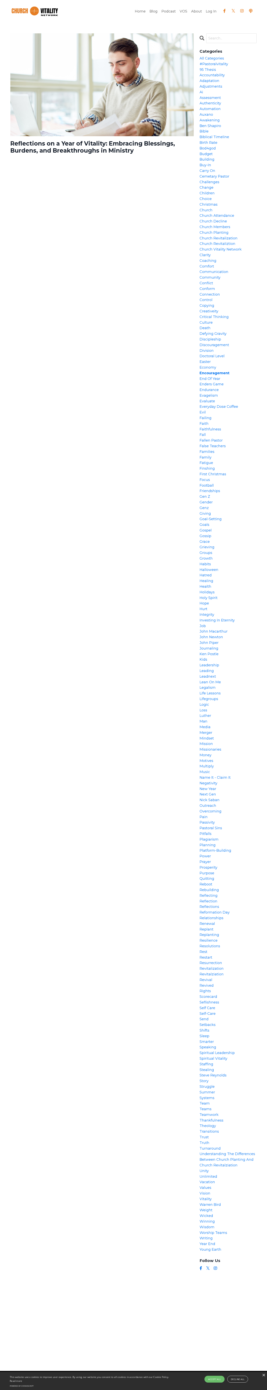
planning (208, 845)
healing (206, 581)
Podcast (168, 11)
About (196, 11)
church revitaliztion (217, 244)
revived (207, 985)
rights (205, 991)
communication (214, 272)
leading (207, 671)
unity (204, 1171)
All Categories (212, 58)
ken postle (209, 654)
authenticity (210, 103)
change (206, 187)
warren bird (210, 1204)
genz (204, 508)
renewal (207, 924)
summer (207, 1092)
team (205, 1103)
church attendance (217, 215)
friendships (210, 491)
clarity (205, 255)
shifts (204, 1030)
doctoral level (212, 356)
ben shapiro (210, 126)
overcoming (210, 811)
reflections (209, 907)
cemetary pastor (214, 176)
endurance (209, 390)
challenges (209, 182)
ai (201, 92)
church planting (214, 232)
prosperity (208, 867)
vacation (207, 1182)
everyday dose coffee (219, 406)
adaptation (209, 81)
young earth (210, 1249)
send (204, 1019)
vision (205, 1193)
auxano (206, 114)
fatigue (206, 463)
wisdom (207, 1227)
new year (208, 789)
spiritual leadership (217, 1053)
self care (207, 1008)
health (205, 586)
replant (206, 929)
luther (205, 716)
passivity (207, 822)
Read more (16, 1381)
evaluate (207, 401)
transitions (209, 1131)
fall (203, 435)
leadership (209, 665)
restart (206, 957)
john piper (209, 643)
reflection (208, 901)
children (207, 193)
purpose (207, 873)
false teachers (213, 446)
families (207, 452)
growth (206, 558)
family (205, 457)
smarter (207, 1042)
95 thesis (208, 70)
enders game (212, 384)
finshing (207, 468)
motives (206, 761)
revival (206, 980)
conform (207, 289)
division (207, 350)
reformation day (215, 912)
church (206, 210)
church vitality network (221, 249)
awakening (210, 120)
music (205, 772)
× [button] (263, 1375)
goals (204, 525)
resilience (209, 940)
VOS (183, 11)
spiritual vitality (213, 1058)
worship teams (213, 1233)
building (207, 159)
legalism (208, 687)
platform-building (215, 850)
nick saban (210, 800)
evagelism (209, 395)
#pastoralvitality (214, 64)
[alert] (133, 1381)
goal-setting (211, 519)
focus (205, 480)
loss (203, 710)
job (203, 626)
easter (205, 362)
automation (210, 109)
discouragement (214, 345)
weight (206, 1210)
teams (205, 1109)
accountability (212, 75)
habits (205, 564)
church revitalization (218, 238)
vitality (206, 1199)
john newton (211, 637)
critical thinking (214, 317)
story (204, 1081)
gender (206, 502)
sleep (204, 1036)
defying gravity (213, 334)
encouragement (214, 373)
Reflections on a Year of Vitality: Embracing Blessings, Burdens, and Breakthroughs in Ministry (92, 147)
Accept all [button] (214, 1379)
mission (206, 744)
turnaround (210, 1148)
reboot (206, 884)
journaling (209, 648)
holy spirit (209, 598)
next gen (208, 794)
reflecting (209, 895)
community (210, 277)
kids (203, 659)
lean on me (210, 682)
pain (204, 817)
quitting (207, 878)
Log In (211, 11)
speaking (208, 1047)
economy (208, 367)
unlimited (208, 1176)
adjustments (211, 86)
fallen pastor (211, 440)
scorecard (208, 997)
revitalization (212, 968)
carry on (207, 171)
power (205, 856)
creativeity (209, 311)
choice (206, 199)
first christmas (213, 474)
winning (207, 1221)
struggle (207, 1086)
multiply (207, 766)
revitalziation (212, 974)
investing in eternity (217, 620)
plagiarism (209, 839)
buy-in (205, 165)
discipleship (210, 339)
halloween (209, 570)
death (205, 328)
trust (204, 1137)
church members (215, 227)
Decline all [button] (238, 1379)
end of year (210, 379)
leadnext (208, 676)
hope (204, 603)
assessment (210, 98)
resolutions (210, 946)
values (205, 1188)
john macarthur (214, 631)
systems (207, 1098)
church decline (213, 221)
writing (206, 1238)
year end (207, 1244)
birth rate (208, 142)
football (207, 485)
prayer (205, 862)
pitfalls (205, 834)
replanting (209, 935)
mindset (207, 738)
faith (204, 423)
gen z (205, 496)
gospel (206, 530)
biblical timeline (214, 137)
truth (204, 1143)
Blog (154, 11)
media (205, 727)
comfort (207, 266)
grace (205, 541)
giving (205, 513)
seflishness (209, 1002)
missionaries (210, 749)
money (205, 755)
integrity (207, 614)
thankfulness (211, 1120)
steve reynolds (213, 1075)
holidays (207, 592)
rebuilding (209, 890)
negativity (208, 783)
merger (206, 733)
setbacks (208, 1025)
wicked (206, 1216)
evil (203, 412)
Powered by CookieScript (22, 1386)
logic (204, 704)
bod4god (208, 148)
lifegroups (209, 699)
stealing (207, 1070)
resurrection (211, 963)
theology (208, 1126)
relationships (211, 918)
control (206, 300)
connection (210, 294)
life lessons (210, 693)
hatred (206, 575)
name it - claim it (215, 777)
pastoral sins (211, 828)
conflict (206, 283)
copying (207, 305)
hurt (203, 609)
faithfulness (210, 429)
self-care (208, 1013)
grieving (207, 547)
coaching (208, 261)
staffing (206, 1064)
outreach (208, 805)
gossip (205, 536)
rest (203, 952)
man (203, 721)
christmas (209, 204)
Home (140, 11)
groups (206, 553)
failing (205, 418)
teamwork (209, 1115)
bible (204, 131)
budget (206, 154)
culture (206, 322)
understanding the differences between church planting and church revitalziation (227, 1159)
